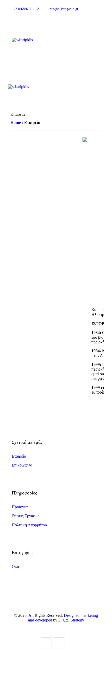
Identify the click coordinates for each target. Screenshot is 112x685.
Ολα (15, 566)
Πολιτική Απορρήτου (29, 525)
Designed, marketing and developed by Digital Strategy (63, 617)
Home (15, 122)
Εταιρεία (19, 456)
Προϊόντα (20, 507)
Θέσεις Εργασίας (26, 516)
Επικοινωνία (22, 465)
